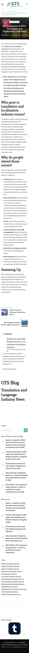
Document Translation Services (11, 576)
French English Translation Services (12, 581)
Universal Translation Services (10, 594)
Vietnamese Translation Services (11, 571)
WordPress (24, 647)
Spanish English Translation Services (12, 584)
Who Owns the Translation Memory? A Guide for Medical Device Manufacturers (17, 475)
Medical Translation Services (10, 564)
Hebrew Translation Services (10, 569)
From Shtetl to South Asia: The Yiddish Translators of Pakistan (16, 466)
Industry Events (14, 22)
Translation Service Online (9, 587)
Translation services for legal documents (14, 589)
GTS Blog (16, 642)
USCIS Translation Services (9, 592)
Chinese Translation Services (10, 566)
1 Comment (24, 35)
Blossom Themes (8, 647)
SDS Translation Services (9, 574)
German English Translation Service (12, 579)
